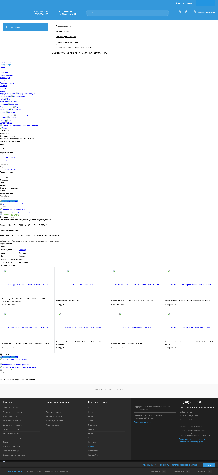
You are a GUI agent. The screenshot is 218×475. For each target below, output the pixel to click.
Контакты (91, 412)
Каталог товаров (14, 27)
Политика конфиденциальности (192, 439)
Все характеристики (8, 169)
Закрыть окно (5, 377)
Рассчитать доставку (27, 212)
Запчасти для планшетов (12, 425)
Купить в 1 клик (21, 204)
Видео (2, 123)
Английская (10, 157)
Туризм (5, 442)
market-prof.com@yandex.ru (200, 407)
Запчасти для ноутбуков (12, 412)
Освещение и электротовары (14, 455)
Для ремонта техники (11, 434)
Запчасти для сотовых (11, 429)
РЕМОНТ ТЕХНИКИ (10, 408)
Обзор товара (5, 96)
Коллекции (92, 442)
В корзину (14, 201)
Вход (178, 3)
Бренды (91, 429)
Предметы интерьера (11, 451)
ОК (209, 465)
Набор (2, 99)
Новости (91, 438)
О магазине (92, 425)
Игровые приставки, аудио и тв (15, 438)
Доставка (91, 416)
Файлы (3, 120)
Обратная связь (14, 472)
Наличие (3, 117)
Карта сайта (92, 455)
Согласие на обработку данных (192, 442)
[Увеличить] (19, 125)
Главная (91, 408)
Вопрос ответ (93, 451)
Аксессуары (5, 109)
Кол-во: (4, 206)
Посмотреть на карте (142, 422)
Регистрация (187, 3)
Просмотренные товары (109, 389)
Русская (8, 160)
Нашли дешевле (22, 209)
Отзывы (3, 112)
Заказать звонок (205, 3)
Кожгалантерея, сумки (11, 446)
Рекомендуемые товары (55, 421)
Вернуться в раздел (8, 94)
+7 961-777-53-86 (41, 11)
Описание (4, 104)
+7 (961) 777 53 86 (33, 472)
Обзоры (91, 421)
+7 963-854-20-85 (41, 14)
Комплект (4, 102)
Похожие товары (7, 115)
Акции (90, 434)
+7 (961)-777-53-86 (190, 402)
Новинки (49, 408)
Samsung (4, 175)
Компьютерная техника (12, 421)
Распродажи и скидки (54, 416)
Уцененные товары (53, 425)
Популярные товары (53, 412)
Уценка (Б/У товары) (10, 416)
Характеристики (6, 107)
